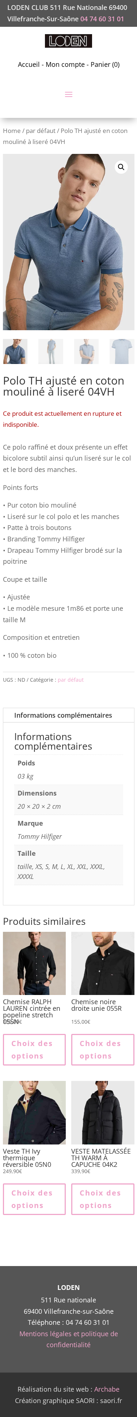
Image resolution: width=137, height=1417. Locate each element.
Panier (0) (105, 64)
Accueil (29, 64)
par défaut (41, 130)
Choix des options (32, 1049)
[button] (121, 167)
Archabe (106, 1389)
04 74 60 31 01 (102, 18)
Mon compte (65, 64)
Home (12, 130)
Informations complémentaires (63, 715)
